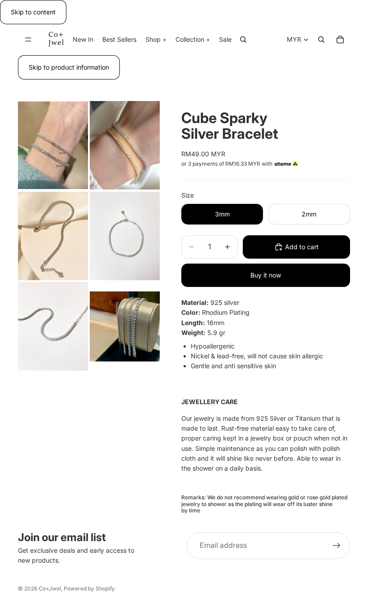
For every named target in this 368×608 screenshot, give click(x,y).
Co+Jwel (50, 588)
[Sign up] (336, 545)
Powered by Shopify (89, 588)
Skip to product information (69, 67)
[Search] (243, 40)
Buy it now (265, 275)
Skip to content (33, 12)
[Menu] (28, 40)
